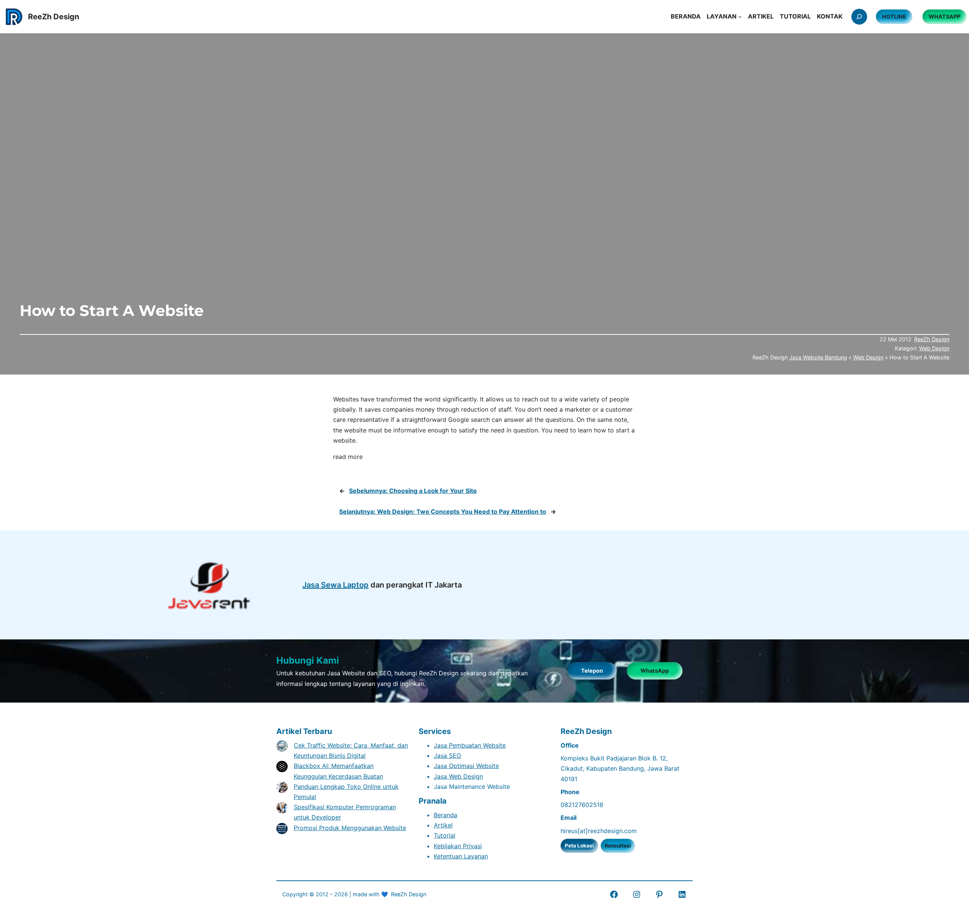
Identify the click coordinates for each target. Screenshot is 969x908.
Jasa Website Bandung (818, 357)
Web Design (934, 348)
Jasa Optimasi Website (466, 766)
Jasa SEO (447, 755)
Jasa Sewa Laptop (335, 584)
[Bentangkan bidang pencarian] (859, 17)
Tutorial (444, 835)
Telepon (592, 670)
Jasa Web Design (458, 776)
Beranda (445, 815)
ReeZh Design (931, 339)
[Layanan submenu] (740, 17)
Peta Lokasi (579, 846)
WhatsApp (654, 670)
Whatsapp (944, 16)
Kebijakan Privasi (458, 846)
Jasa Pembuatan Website (470, 745)
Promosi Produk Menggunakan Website (350, 828)
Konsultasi (618, 846)
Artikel (443, 825)
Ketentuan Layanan (461, 856)
